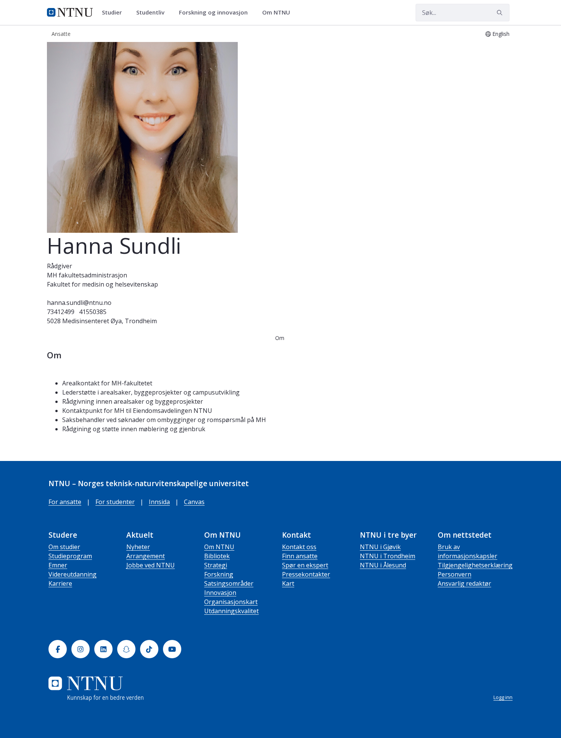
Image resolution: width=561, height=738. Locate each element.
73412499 (60, 312)
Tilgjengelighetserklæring (475, 565)
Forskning (218, 574)
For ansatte (64, 502)
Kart (288, 583)
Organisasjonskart (231, 602)
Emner (57, 565)
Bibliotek (217, 556)
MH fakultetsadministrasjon (87, 275)
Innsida (159, 502)
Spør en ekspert (305, 565)
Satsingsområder (228, 583)
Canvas (194, 502)
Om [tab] (279, 338)
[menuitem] (114, 12)
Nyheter (138, 547)
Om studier (64, 547)
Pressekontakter (306, 574)
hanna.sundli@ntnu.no (79, 302)
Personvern (454, 574)
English (500, 33)
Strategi (215, 565)
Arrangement (145, 556)
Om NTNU (219, 547)
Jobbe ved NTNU (150, 565)
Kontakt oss (299, 547)
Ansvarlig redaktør (464, 583)
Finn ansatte (300, 556)
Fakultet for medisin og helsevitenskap (102, 284)
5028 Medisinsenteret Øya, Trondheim (102, 321)
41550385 (92, 312)
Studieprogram (70, 556)
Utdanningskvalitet (231, 611)
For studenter (115, 502)
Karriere (60, 583)
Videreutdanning (72, 574)
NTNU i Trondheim (387, 556)
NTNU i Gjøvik (380, 547)
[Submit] (500, 12)
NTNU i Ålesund (383, 565)
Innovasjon (220, 592)
